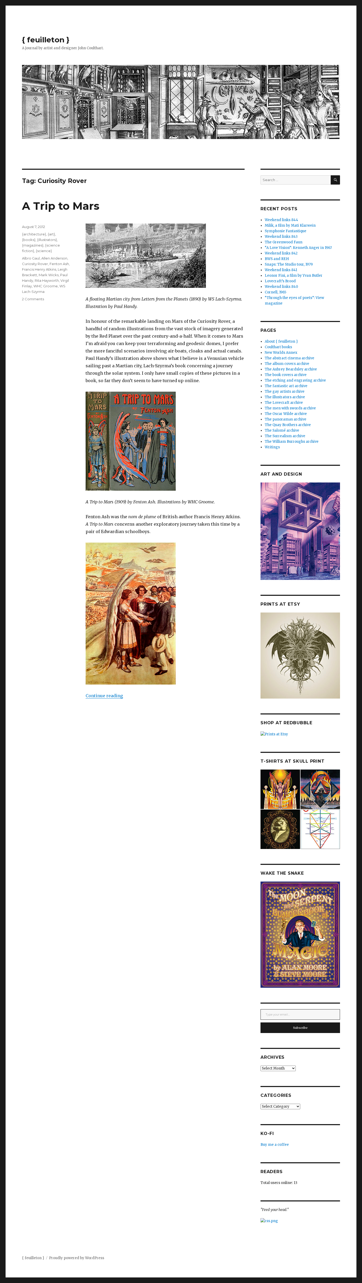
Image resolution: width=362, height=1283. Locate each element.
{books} (29, 240)
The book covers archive (286, 375)
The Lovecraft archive (284, 402)
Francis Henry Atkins (39, 269)
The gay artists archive (284, 391)
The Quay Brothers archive (288, 425)
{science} (44, 251)
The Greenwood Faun (283, 242)
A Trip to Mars (60, 205)
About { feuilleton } (281, 341)
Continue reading (104, 695)
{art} (51, 234)
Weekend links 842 (281, 253)
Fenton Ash (59, 264)
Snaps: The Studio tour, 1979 (289, 264)
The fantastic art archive (286, 386)
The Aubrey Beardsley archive (291, 369)
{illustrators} (47, 240)
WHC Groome (45, 286)
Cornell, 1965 (275, 292)
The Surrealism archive (285, 436)
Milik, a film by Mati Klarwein (290, 225)
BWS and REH (277, 259)
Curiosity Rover (35, 264)
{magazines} (32, 245)
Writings (272, 447)
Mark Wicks (49, 275)
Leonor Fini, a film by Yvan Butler (294, 275)
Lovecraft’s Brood (280, 281)
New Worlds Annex (281, 352)
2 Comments (33, 299)
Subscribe (300, 1028)
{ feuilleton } (45, 39)
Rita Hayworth (47, 280)
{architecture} (34, 234)
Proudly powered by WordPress (76, 1258)
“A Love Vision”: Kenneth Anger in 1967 (298, 247)
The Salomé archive (282, 430)
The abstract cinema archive (289, 358)
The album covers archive (287, 363)
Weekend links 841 (281, 270)
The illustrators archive (285, 397)
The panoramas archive (285, 419)
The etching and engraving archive (295, 380)
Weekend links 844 (281, 220)
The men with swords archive (290, 408)
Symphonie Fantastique (285, 231)
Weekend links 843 (281, 236)
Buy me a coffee (275, 1144)
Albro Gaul (31, 258)
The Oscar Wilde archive (286, 414)
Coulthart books (278, 347)
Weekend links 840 (281, 286)
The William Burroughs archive (292, 441)
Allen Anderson (54, 258)
